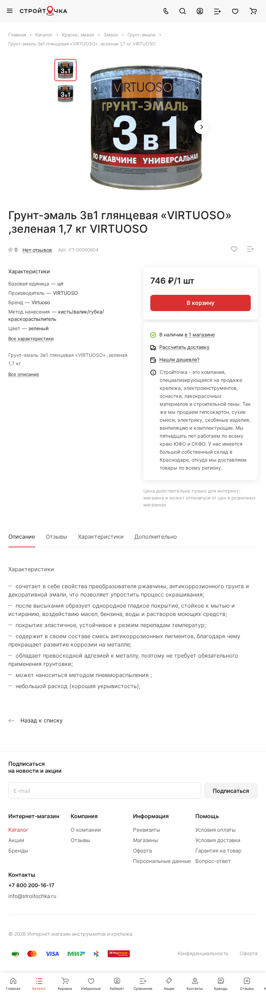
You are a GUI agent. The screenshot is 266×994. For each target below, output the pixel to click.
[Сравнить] (250, 249)
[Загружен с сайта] (146, 127)
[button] (201, 127)
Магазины (145, 840)
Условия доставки (217, 840)
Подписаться (231, 790)
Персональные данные (162, 861)
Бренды (18, 850)
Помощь (207, 816)
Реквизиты (146, 829)
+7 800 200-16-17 (31, 885)
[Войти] (200, 10)
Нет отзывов (37, 250)
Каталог (18, 829)
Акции (16, 840)
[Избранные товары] (235, 10)
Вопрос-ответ (213, 861)
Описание (21, 536)
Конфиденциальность (203, 953)
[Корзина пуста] (253, 10)
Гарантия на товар (218, 850)
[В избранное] (234, 249)
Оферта (142, 850)
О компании (86, 829)
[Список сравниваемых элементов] (217, 10)
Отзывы (56, 536)
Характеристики (101, 536)
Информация (151, 816)
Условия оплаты (215, 829)
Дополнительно (155, 536)
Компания (84, 816)
